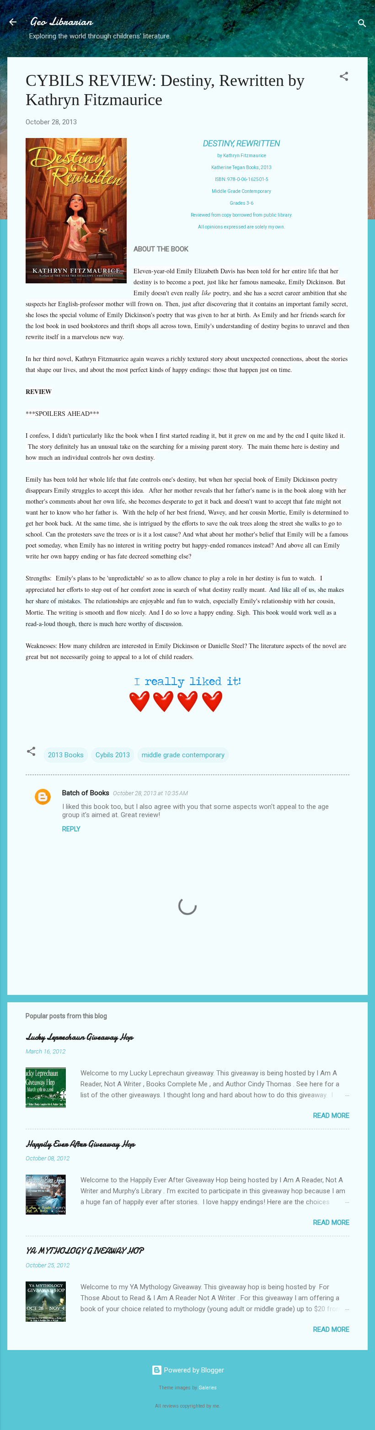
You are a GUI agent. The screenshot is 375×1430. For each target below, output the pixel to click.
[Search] (362, 25)
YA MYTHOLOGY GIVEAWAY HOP (84, 1251)
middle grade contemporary (183, 755)
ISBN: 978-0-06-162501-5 (241, 179)
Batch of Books (85, 793)
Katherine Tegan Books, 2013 (241, 167)
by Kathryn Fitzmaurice (241, 155)
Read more (331, 1115)
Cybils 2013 (113, 755)
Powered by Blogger (193, 1370)
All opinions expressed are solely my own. (241, 226)
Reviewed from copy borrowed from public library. (242, 215)
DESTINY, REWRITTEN (241, 143)
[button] (343, 78)
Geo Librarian (60, 21)
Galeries (207, 1388)
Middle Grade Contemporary (241, 191)
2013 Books (66, 755)
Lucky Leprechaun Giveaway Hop (79, 1037)
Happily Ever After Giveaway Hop (80, 1144)
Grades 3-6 (241, 203)
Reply (71, 829)
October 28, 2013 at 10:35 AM (150, 793)
